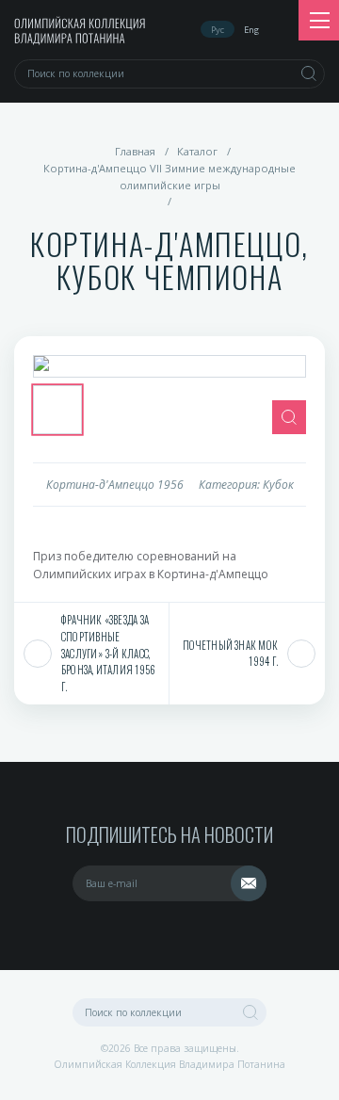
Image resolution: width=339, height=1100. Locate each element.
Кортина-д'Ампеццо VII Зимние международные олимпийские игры (169, 176)
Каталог (197, 151)
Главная (135, 151)
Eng (251, 30)
